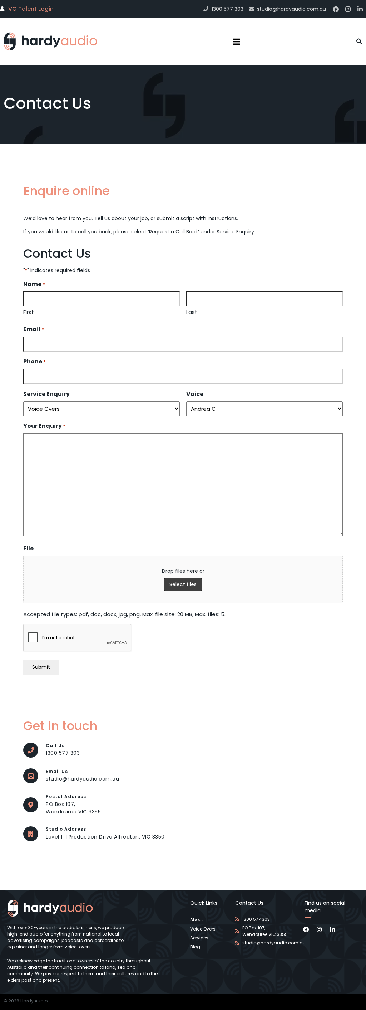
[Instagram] (348, 9)
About (196, 920)
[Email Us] (30, 775)
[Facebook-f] (336, 9)
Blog (195, 947)
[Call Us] (30, 750)
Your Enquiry (44, 426)
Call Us (55, 746)
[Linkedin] (360, 9)
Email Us (57, 771)
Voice (194, 394)
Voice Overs (203, 929)
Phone (34, 361)
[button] (359, 42)
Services (199, 938)
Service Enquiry (46, 394)
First (28, 312)
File (28, 548)
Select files (183, 584)
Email (33, 329)
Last (191, 312)
